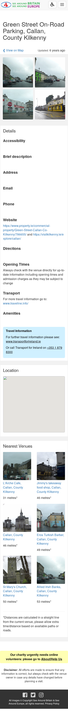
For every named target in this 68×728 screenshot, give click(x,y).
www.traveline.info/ (15, 303)
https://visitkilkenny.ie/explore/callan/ (33, 236)
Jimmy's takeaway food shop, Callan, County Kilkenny (49, 487)
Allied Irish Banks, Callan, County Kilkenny (49, 591)
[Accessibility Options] (52, 4)
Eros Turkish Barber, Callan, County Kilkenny (50, 539)
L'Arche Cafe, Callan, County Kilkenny (13, 487)
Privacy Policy (52, 703)
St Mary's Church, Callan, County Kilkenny (15, 591)
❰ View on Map (13, 50)
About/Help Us (51, 659)
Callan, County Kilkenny (13, 537)
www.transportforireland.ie (23, 341)
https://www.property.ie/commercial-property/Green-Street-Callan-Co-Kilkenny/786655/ (26, 229)
